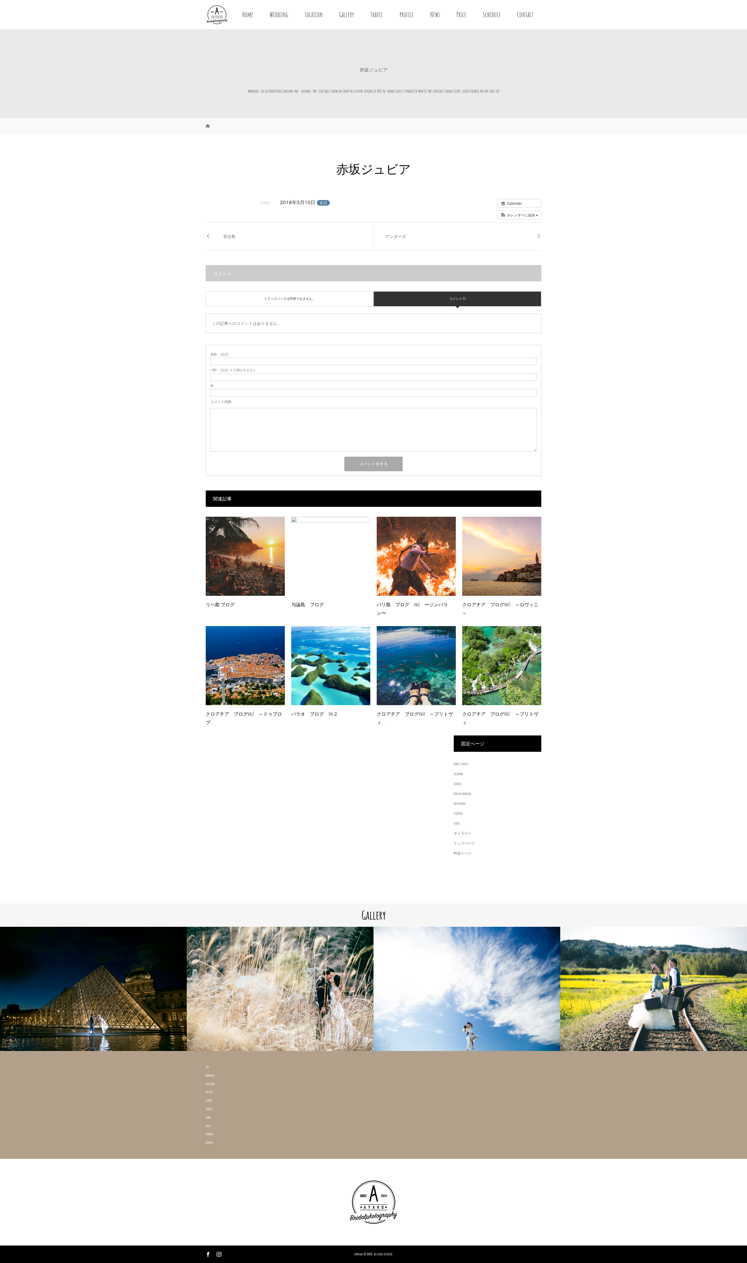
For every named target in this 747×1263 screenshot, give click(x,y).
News (435, 14)
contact (209, 1142)
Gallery (346, 14)
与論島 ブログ (307, 604)
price (208, 1126)
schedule (210, 1134)
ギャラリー (462, 833)
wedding (210, 1075)
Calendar (458, 774)
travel (209, 1100)
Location (314, 14)
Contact (525, 14)
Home (247, 14)
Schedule (492, 14)
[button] (519, 215)
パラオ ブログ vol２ (314, 714)
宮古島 (229, 236)
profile (406, 14)
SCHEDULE (458, 813)
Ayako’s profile (461, 764)
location (210, 1084)
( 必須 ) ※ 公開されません (233, 370)
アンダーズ (395, 236)
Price (461, 14)
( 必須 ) (219, 354)
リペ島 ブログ (220, 604)
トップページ (464, 843)
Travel (376, 14)
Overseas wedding (462, 793)
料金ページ (462, 853)
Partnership (459, 803)
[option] (93, 989)
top (207, 1067)
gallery (209, 1092)
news (208, 1117)
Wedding (279, 14)
